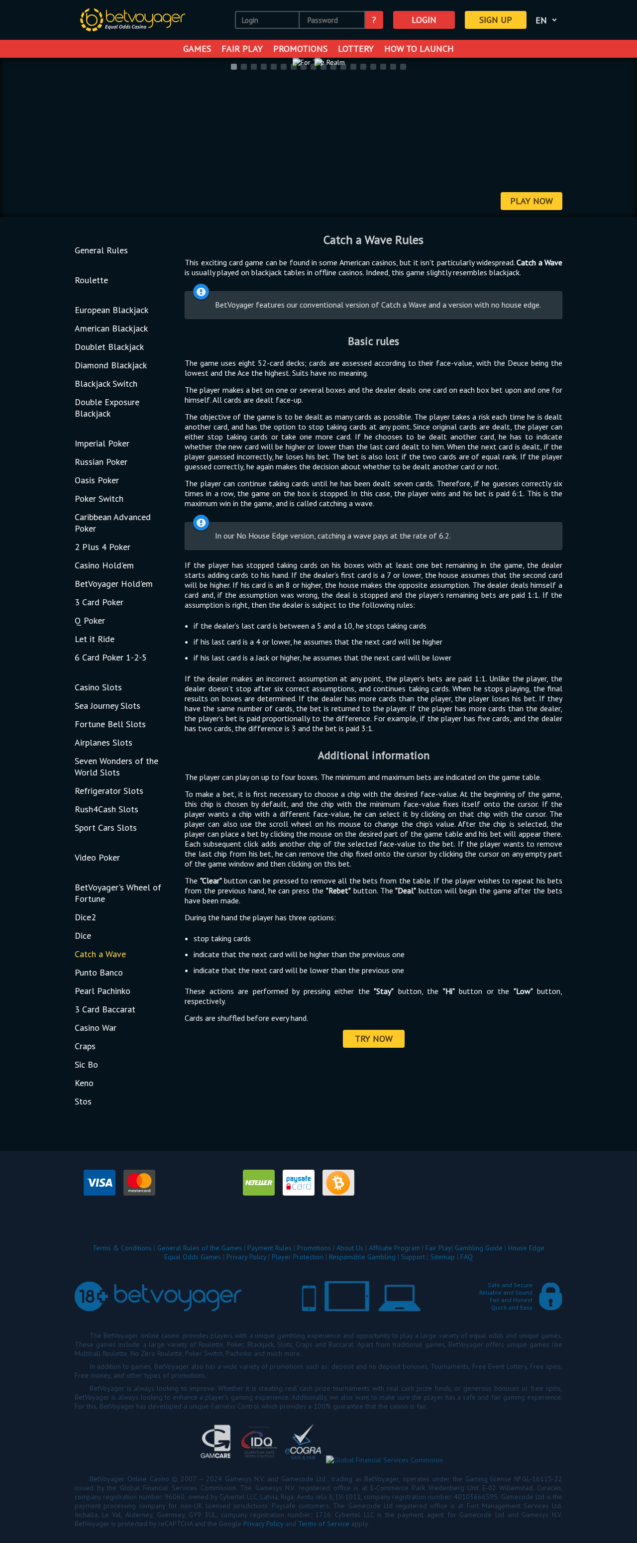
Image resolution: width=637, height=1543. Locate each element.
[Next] (616, 138)
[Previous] (20, 138)
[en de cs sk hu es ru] (547, 20)
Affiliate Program (394, 1247)
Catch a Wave (100, 954)
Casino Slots (98, 687)
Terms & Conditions (122, 1247)
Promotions (300, 48)
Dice (83, 935)
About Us (349, 1247)
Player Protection (297, 1256)
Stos (83, 1101)
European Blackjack (111, 310)
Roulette (91, 280)
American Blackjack (111, 328)
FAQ (466, 1256)
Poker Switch (99, 498)
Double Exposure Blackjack (107, 407)
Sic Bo (86, 1064)
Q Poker (90, 620)
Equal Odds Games (192, 1256)
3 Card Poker (99, 602)
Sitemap (442, 1256)
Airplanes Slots (103, 742)
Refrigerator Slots (109, 790)
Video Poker (97, 857)
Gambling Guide (479, 1247)
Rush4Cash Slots (106, 809)
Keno (84, 1083)
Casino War (95, 1027)
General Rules (101, 250)
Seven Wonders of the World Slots (116, 766)
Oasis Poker (97, 480)
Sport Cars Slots (106, 827)
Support (413, 1256)
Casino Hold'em (104, 565)
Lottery (356, 48)
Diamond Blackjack (111, 365)
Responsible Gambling (362, 1256)
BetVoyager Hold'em (114, 583)
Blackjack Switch (106, 383)
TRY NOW (374, 1038)
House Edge (526, 1247)
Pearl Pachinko (102, 990)
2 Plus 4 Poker (102, 546)
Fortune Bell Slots (110, 724)
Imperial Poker (102, 443)
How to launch (419, 48)
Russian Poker (101, 461)
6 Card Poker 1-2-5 (111, 657)
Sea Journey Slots (107, 705)
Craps (85, 1046)
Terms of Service (323, 1523)
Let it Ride (94, 639)
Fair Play (242, 48)
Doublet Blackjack (109, 346)
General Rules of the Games (199, 1247)
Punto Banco (99, 972)
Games (197, 48)
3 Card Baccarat (105, 1009)
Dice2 (85, 917)
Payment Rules (269, 1247)
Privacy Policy (246, 1256)
